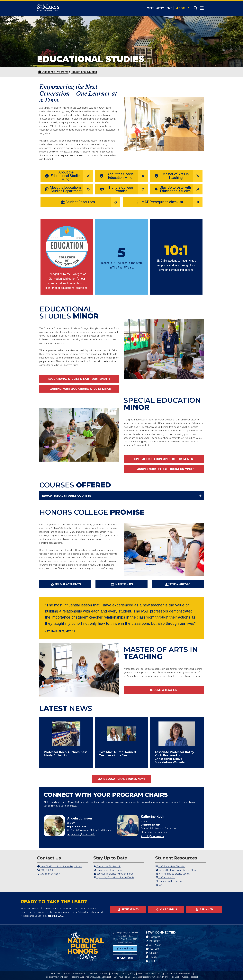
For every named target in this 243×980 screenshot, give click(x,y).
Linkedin (153, 952)
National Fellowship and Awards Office (177, 870)
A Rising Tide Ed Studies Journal (174, 873)
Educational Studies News (109, 870)
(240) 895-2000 (126, 942)
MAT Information (166, 877)
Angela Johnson (79, 818)
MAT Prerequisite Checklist (171, 866)
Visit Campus (168, 909)
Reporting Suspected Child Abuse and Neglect (91, 977)
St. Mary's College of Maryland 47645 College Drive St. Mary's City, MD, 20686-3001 (125, 936)
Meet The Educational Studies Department (61, 866)
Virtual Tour (126, 948)
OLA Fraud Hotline (122, 977)
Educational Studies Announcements (114, 873)
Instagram (154, 940)
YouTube (154, 948)
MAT (160, 884)
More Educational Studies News (121, 778)
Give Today (126, 957)
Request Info (130, 909)
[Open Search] (195, 8)
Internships (124, 584)
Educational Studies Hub (108, 866)
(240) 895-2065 (47, 870)
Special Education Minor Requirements (163, 459)
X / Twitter (155, 944)
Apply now (206, 909)
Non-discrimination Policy (56, 977)
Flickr (152, 960)
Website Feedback (190, 977)
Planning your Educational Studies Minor (79, 388)
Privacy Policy (128, 974)
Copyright (115, 974)
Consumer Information (98, 974)
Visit (150, 8)
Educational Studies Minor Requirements (79, 378)
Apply (160, 8)
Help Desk (175, 977)
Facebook (154, 936)
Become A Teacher (163, 690)
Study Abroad (180, 584)
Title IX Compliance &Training (151, 974)
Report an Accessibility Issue (179, 974)
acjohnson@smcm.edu (81, 834)
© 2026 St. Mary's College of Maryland (68, 974)
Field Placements (68, 584)
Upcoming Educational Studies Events (115, 877)
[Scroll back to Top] (236, 973)
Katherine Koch (152, 816)
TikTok (153, 956)
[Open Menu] (202, 8)
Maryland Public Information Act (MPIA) (150, 977)
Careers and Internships (170, 881)
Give (169, 8)
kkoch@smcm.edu (152, 836)
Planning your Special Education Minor (164, 469)
